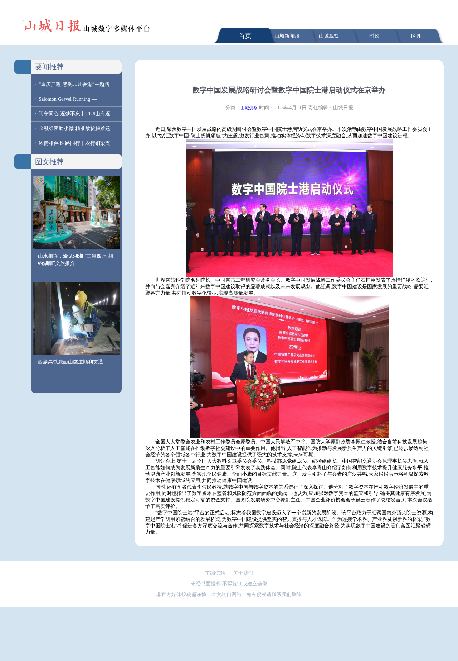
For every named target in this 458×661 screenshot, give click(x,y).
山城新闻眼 (286, 36)
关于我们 (243, 573)
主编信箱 (215, 573)
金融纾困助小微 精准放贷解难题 (74, 128)
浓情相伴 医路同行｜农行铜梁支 (74, 143)
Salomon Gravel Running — (68, 99)
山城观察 (329, 36)
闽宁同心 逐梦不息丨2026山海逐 (74, 113)
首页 (245, 35)
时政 (374, 36)
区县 (416, 36)
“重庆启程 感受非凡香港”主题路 (74, 84)
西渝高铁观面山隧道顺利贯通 (70, 362)
